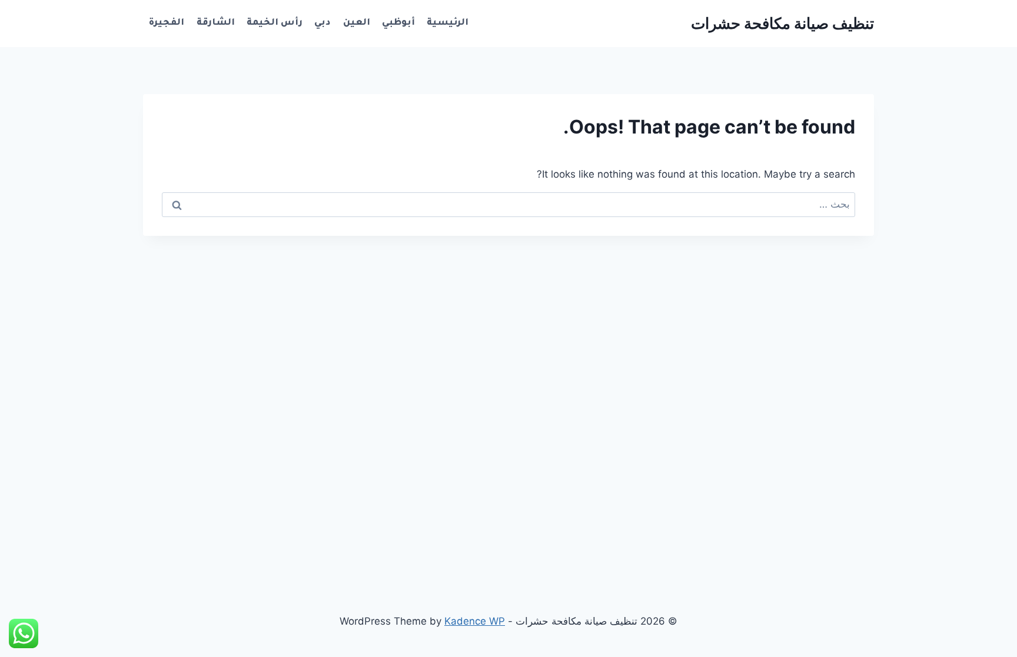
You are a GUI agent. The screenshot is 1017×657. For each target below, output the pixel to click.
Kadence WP (474, 621)
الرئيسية (447, 23)
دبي (322, 23)
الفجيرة (166, 23)
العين (356, 23)
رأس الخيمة (275, 23)
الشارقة (216, 23)
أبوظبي (398, 23)
